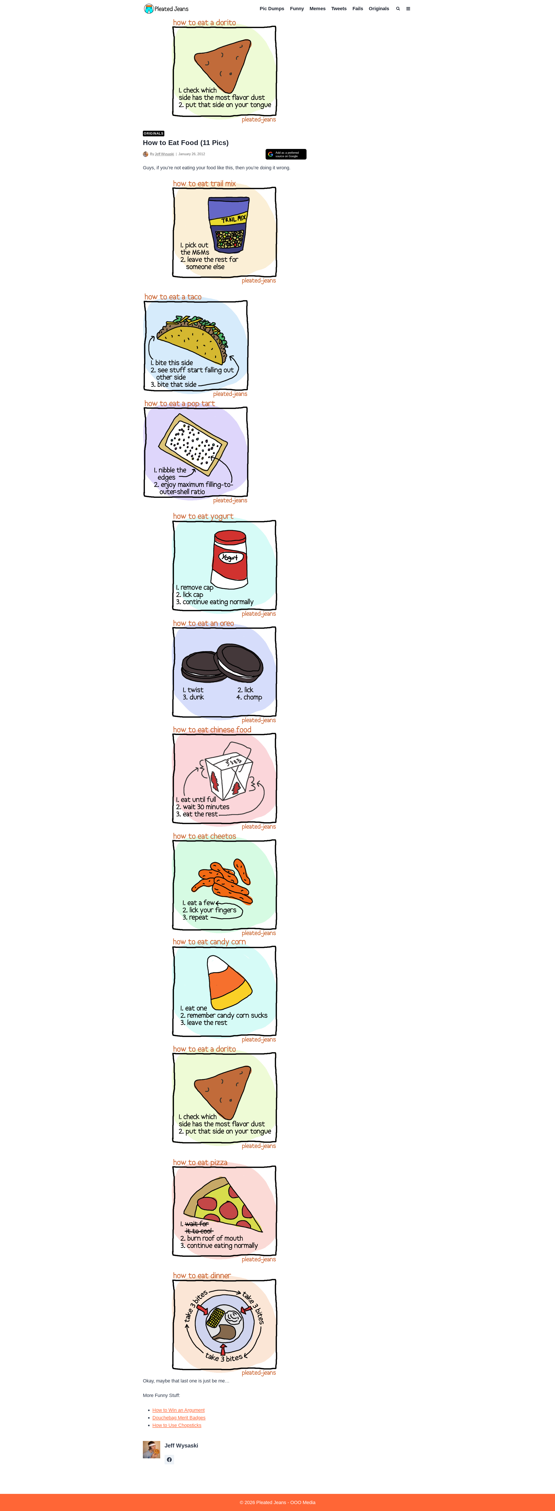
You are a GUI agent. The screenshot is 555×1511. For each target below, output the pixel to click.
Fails (358, 8)
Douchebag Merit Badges (179, 1417)
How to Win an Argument (178, 1410)
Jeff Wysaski (164, 154)
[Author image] (145, 154)
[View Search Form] (398, 9)
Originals (379, 8)
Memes (318, 8)
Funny (297, 8)
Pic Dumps (272, 8)
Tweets (339, 8)
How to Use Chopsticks (176, 1425)
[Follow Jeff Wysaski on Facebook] (169, 1459)
